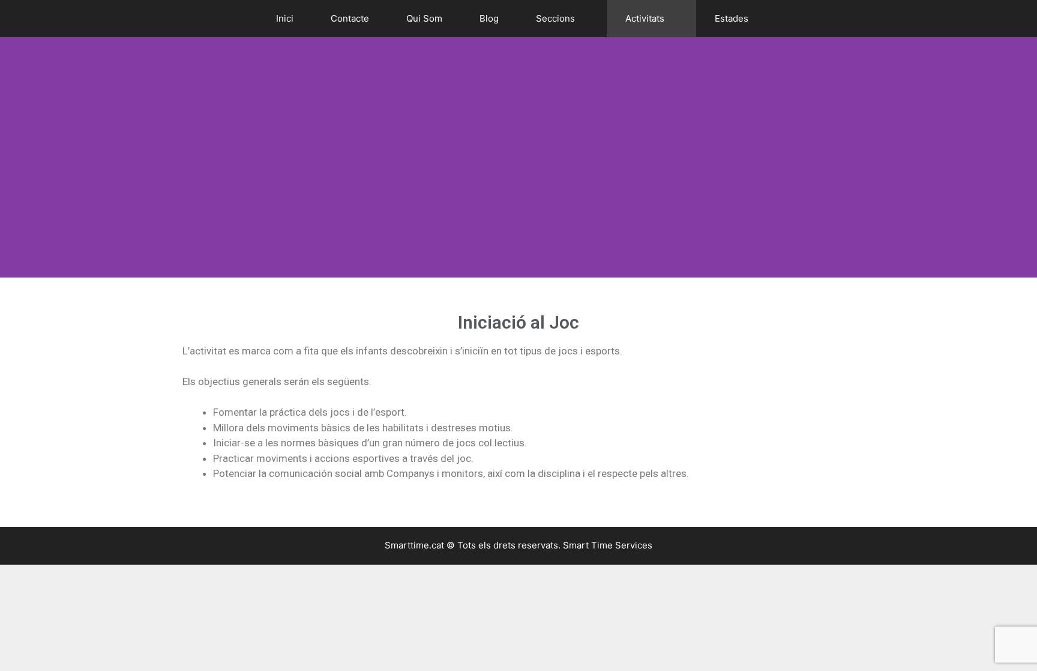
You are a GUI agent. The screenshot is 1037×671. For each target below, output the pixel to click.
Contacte (350, 18)
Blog (489, 18)
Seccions (555, 18)
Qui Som (424, 18)
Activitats (644, 18)
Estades (731, 18)
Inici (284, 18)
